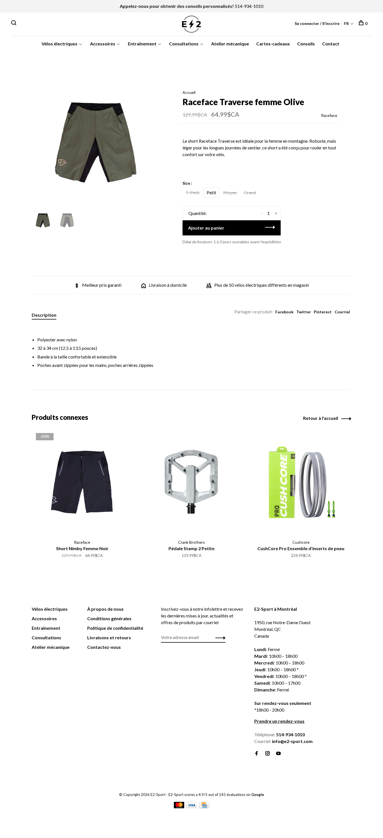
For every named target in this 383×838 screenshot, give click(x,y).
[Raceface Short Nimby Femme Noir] (82, 483)
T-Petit (193, 192)
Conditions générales (109, 618)
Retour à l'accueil (320, 418)
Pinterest (323, 311)
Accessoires (102, 43)
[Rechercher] (14, 23)
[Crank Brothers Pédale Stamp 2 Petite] (191, 483)
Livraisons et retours (109, 637)
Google (257, 794)
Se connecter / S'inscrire (317, 23)
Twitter (303, 311)
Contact (330, 43)
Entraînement (142, 43)
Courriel (342, 311)
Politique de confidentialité (115, 628)
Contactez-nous (104, 647)
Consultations (184, 43)
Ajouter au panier (206, 227)
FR (346, 23)
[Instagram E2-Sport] (267, 753)
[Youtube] (278, 753)
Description (44, 315)
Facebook (284, 311)
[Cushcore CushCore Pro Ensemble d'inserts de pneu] (300, 483)
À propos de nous (105, 609)
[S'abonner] (218, 637)
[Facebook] (256, 753)
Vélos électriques (59, 43)
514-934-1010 (249, 6)
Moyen (230, 192)
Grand (250, 192)
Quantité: (197, 213)
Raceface (329, 115)
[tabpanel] (96, 144)
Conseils (306, 43)
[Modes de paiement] (179, 806)
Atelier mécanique (230, 43)
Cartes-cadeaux (273, 43)
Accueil (189, 92)
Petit (211, 192)
